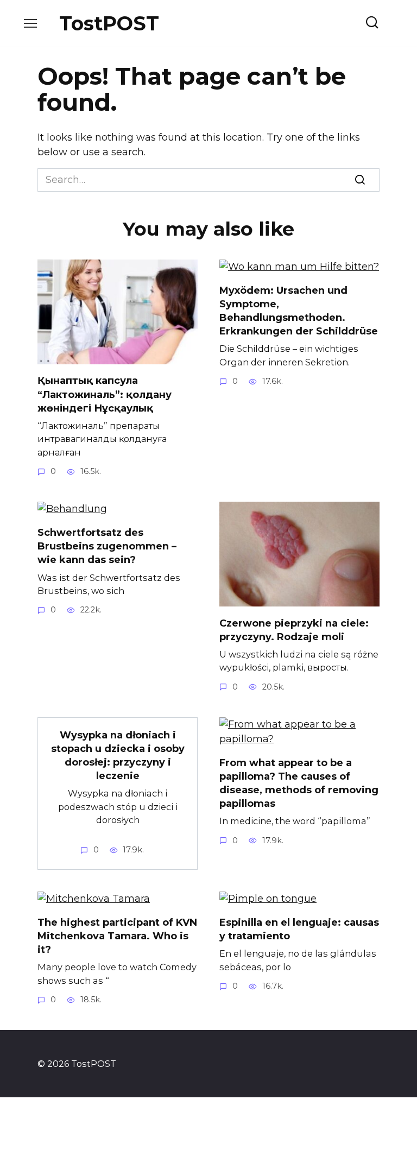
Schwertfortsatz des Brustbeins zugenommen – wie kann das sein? (106, 546)
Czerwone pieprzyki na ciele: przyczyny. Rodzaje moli (294, 629)
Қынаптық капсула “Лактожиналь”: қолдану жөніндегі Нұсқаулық (104, 394)
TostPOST (109, 23)
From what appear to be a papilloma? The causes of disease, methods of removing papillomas (298, 783)
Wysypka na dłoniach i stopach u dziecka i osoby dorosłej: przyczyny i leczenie (118, 755)
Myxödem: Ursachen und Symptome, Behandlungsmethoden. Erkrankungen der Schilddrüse (298, 311)
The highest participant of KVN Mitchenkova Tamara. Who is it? (117, 936)
